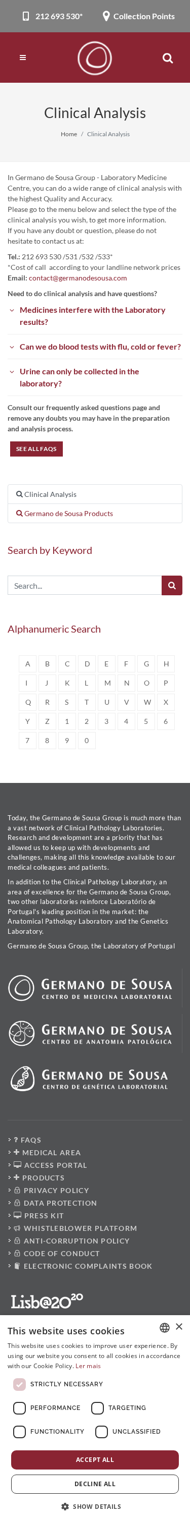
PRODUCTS (42, 1177)
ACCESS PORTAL (54, 1165)
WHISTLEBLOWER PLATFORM (79, 1228)
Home (69, 134)
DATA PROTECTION (59, 1203)
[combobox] (165, 1328)
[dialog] (95, 1419)
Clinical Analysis (50, 494)
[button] (95, 1506)
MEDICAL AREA (50, 1152)
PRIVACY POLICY (55, 1190)
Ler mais (88, 1366)
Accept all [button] (95, 1459)
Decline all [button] (95, 1484)
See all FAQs (36, 449)
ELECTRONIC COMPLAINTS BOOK (87, 1266)
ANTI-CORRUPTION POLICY (75, 1240)
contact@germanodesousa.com (78, 277)
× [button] (178, 1327)
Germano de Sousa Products (68, 513)
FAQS (30, 1140)
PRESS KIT (43, 1215)
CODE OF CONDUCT (60, 1253)
